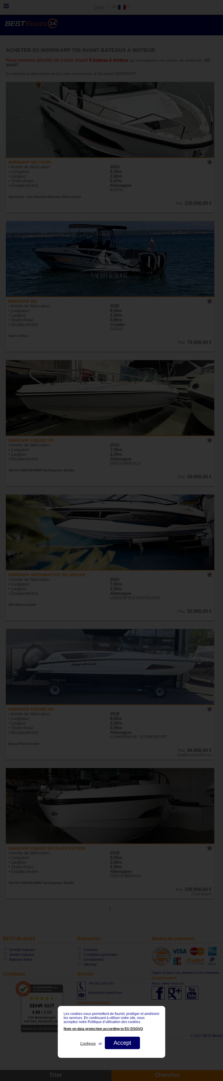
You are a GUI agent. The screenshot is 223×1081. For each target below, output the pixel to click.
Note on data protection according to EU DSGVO (103, 1029)
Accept (122, 1043)
